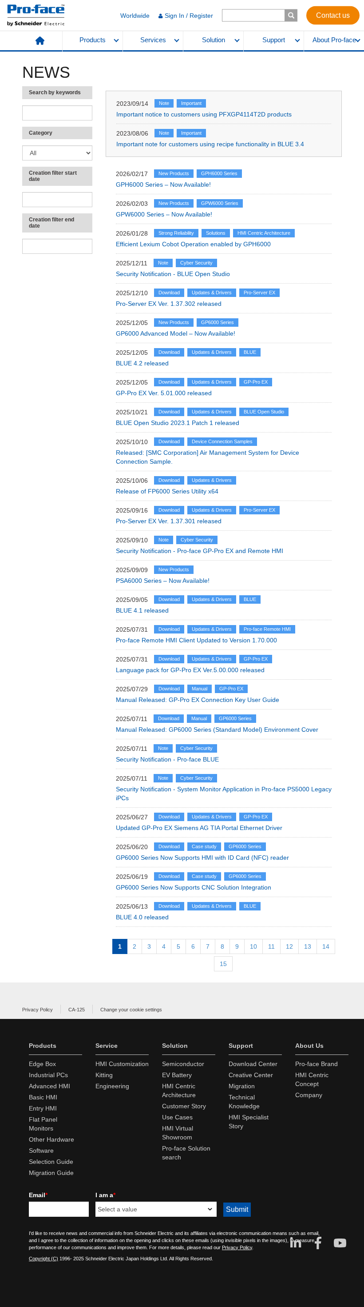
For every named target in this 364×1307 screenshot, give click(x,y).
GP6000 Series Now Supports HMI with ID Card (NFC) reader (202, 857)
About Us (309, 1045)
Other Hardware (51, 1139)
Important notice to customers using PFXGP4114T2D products (204, 114)
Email (38, 1195)
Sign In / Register (189, 15)
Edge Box (42, 1063)
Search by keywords (55, 92)
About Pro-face (334, 40)
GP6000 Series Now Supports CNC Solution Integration (193, 887)
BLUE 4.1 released (142, 610)
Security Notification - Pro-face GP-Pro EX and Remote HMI (199, 550)
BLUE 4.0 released (142, 917)
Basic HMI (43, 1097)
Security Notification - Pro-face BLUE (167, 759)
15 (223, 963)
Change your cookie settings (131, 1009)
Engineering (112, 1086)
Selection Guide (51, 1161)
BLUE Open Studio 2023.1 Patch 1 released (177, 422)
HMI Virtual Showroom (177, 1133)
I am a (105, 1195)
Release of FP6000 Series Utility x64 (167, 491)
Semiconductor (183, 1063)
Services (153, 40)
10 (253, 946)
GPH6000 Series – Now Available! (163, 184)
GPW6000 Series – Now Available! (164, 214)
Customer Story (184, 1106)
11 (271, 946)
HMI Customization (122, 1063)
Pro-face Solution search (186, 1153)
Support (273, 40)
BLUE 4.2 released (142, 363)
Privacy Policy (37, 1009)
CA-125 (76, 1009)
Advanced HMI (49, 1086)
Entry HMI (43, 1108)
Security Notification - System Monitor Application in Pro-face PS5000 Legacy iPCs (224, 794)
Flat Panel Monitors (43, 1124)
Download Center (253, 1063)
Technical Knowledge (244, 1102)
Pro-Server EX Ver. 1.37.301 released (169, 521)
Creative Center (251, 1074)
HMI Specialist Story (249, 1122)
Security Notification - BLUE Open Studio (173, 273)
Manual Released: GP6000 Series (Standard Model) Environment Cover (217, 729)
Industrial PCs (48, 1074)
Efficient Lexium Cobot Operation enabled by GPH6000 (193, 244)
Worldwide (135, 15)
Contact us (333, 15)
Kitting (104, 1074)
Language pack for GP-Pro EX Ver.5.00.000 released (190, 670)
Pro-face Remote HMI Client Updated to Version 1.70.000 (196, 640)
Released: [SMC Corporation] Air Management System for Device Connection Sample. (207, 457)
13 (307, 946)
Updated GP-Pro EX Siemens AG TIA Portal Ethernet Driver (199, 827)
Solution (213, 40)
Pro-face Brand (316, 1063)
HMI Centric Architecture (179, 1090)
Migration (242, 1086)
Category (40, 133)
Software (41, 1150)
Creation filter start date (53, 176)
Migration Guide (51, 1172)
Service (106, 1045)
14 (325, 946)
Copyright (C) (43, 1258)
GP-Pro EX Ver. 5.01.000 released (164, 393)
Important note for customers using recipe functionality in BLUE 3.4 (210, 144)
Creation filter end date (51, 222)
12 (289, 946)
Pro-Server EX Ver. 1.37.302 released (169, 303)
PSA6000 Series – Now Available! (163, 580)
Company (308, 1095)
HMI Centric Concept (311, 1079)
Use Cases (177, 1117)
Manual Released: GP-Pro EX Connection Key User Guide (197, 699)
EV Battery (177, 1074)
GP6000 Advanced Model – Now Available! (175, 333)
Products (92, 40)
